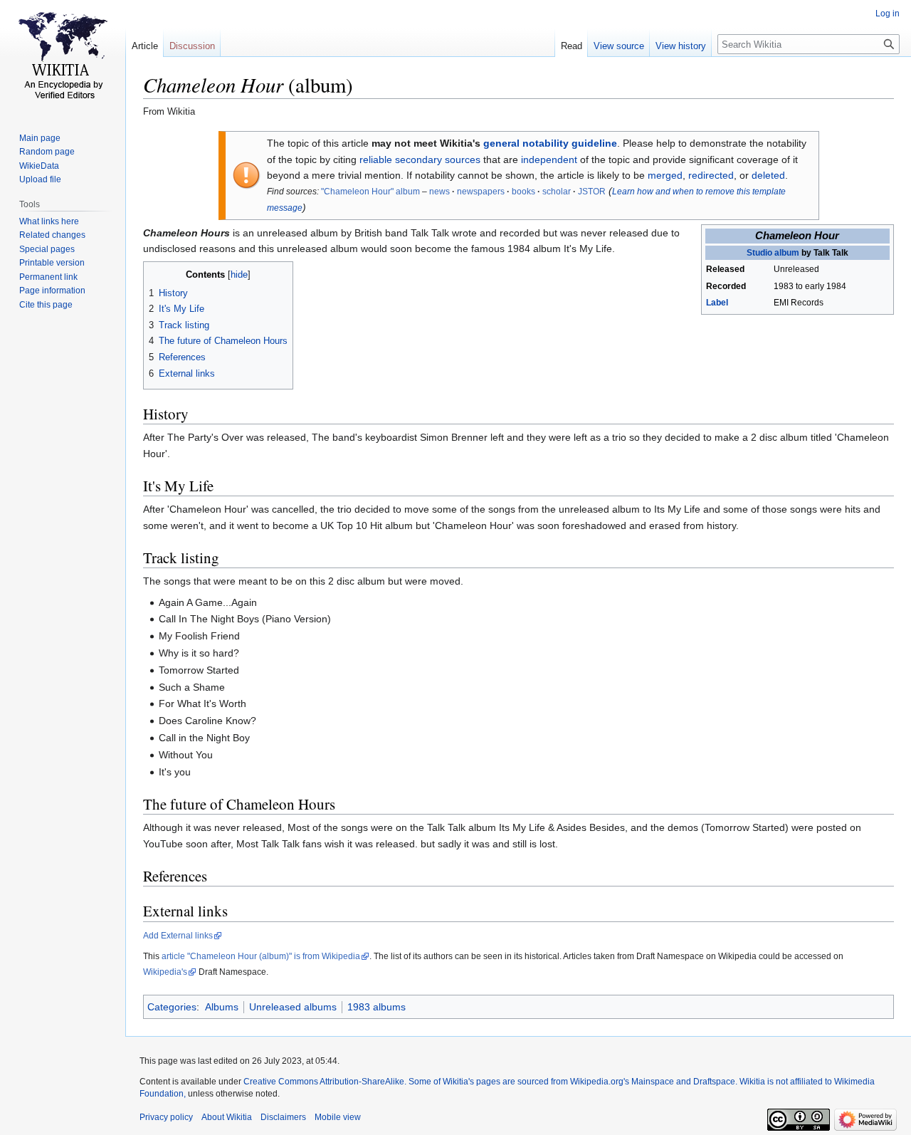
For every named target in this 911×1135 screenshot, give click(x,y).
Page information (52, 290)
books (523, 192)
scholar (556, 192)
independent (549, 159)
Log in (887, 14)
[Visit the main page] (63, 57)
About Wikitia (226, 1117)
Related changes (52, 235)
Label (717, 303)
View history (680, 46)
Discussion (192, 46)
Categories (171, 1007)
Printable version (52, 263)
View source (619, 46)
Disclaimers (283, 1117)
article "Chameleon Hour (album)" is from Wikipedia (261, 956)
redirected (711, 175)
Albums (221, 1007)
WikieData (39, 166)
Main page (39, 138)
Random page (47, 152)
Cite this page (46, 305)
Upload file (40, 179)
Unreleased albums (293, 1007)
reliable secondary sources (419, 159)
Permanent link (48, 277)
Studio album (773, 253)
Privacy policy (166, 1117)
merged (665, 175)
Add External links (178, 936)
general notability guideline (550, 143)
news (439, 192)
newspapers (481, 192)
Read (571, 46)
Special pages (47, 249)
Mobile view (338, 1117)
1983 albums (376, 1007)
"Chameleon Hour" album (370, 192)
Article (145, 46)
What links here (49, 221)
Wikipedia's (165, 972)
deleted (768, 175)
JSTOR (592, 192)
